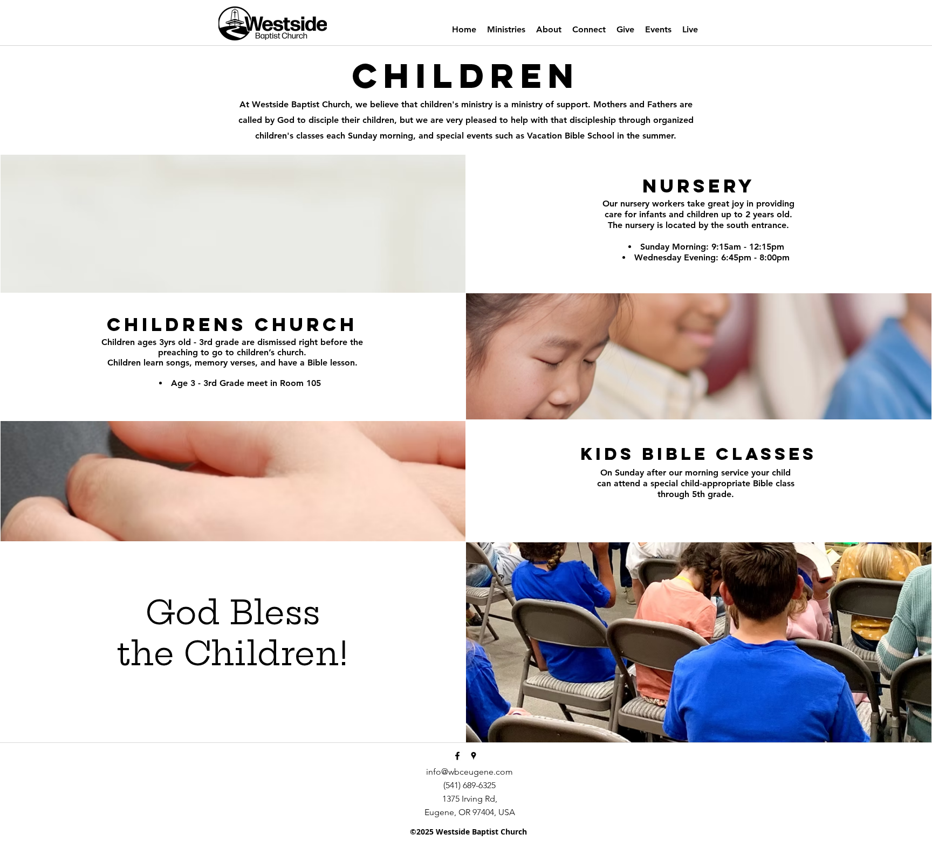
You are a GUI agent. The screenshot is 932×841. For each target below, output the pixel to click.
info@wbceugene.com (469, 772)
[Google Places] (473, 755)
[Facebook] (457, 755)
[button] (506, 29)
